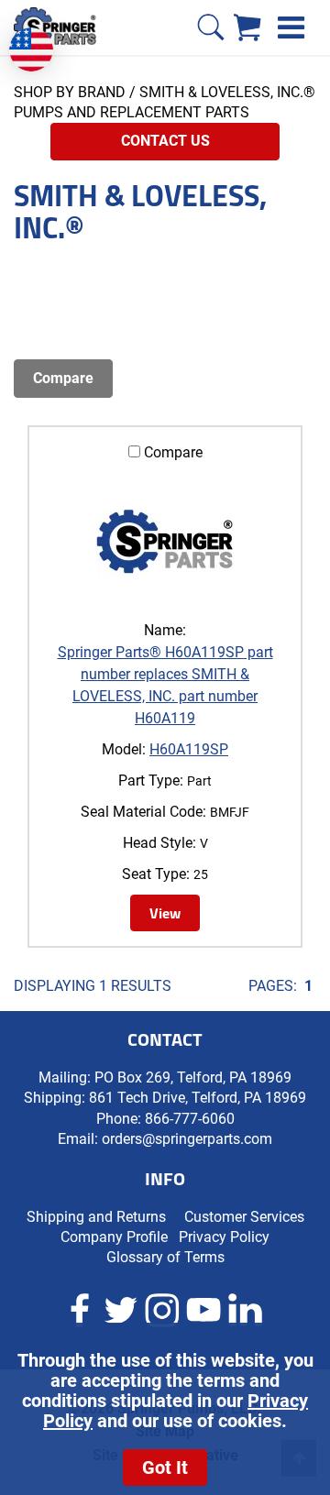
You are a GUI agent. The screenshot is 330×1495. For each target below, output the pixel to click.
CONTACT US (165, 140)
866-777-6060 (190, 1118)
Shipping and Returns (96, 1217)
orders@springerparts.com (187, 1139)
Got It (165, 1468)
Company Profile (114, 1237)
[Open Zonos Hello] (40, 40)
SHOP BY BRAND (70, 92)
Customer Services (244, 1217)
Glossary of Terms (165, 1257)
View (165, 913)
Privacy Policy (224, 1237)
